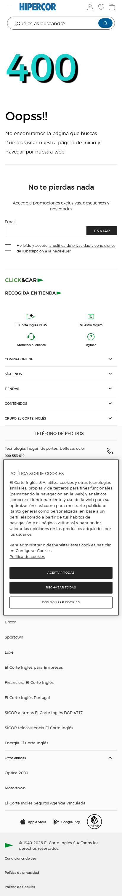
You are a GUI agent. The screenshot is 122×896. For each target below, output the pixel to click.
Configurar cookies (61, 602)
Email (10, 221)
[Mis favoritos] (100, 7)
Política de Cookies (20, 886)
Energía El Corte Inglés (26, 742)
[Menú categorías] (10, 7)
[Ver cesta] (111, 7)
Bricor (10, 622)
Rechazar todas (61, 588)
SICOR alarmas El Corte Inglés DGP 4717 (44, 712)
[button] (61, 359)
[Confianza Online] (94, 821)
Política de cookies (27, 556)
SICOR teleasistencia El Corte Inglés (39, 727)
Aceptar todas (61, 573)
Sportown (14, 637)
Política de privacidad (22, 872)
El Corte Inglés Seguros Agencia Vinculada (45, 803)
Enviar (102, 230)
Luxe (9, 652)
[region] (61, 537)
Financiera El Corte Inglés (29, 682)
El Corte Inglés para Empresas (34, 667)
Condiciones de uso (20, 858)
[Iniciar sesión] (89, 7)
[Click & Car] (24, 280)
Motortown (15, 788)
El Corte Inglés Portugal (27, 697)
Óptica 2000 (16, 772)
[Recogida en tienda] (34, 292)
